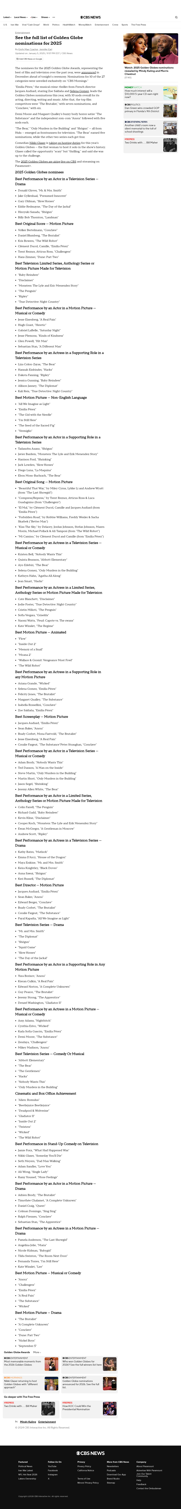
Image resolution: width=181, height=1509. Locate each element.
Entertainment (102, 25)
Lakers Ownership (27, 1479)
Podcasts (111, 1470)
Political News (25, 1466)
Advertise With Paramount (149, 1470)
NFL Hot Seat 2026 (27, 1474)
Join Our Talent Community (143, 1475)
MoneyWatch (85, 25)
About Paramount (145, 1466)
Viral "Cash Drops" (31, 25)
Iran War (15, 25)
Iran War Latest (25, 1470)
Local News (20, 17)
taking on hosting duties (64, 143)
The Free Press (138, 25)
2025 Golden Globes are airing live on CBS (48, 162)
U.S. (5, 25)
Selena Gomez (79, 91)
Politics (55, 25)
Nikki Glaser (37, 143)
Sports (125, 25)
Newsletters (113, 1466)
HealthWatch (69, 25)
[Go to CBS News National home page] (90, 17)
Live (34, 17)
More (36, 1352)
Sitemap (111, 1483)
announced (88, 72)
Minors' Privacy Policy (88, 1483)
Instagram (53, 1474)
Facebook (53, 1470)
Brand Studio (113, 1479)
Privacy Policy (84, 1466)
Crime (115, 25)
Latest (6, 17)
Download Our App (116, 1474)
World (46, 25)
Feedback (141, 1484)
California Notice (85, 1470)
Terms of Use (83, 1479)
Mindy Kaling (28, 1421)
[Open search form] (176, 17)
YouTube (52, 1466)
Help (138, 1480)
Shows (45, 17)
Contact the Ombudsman (148, 1488)
